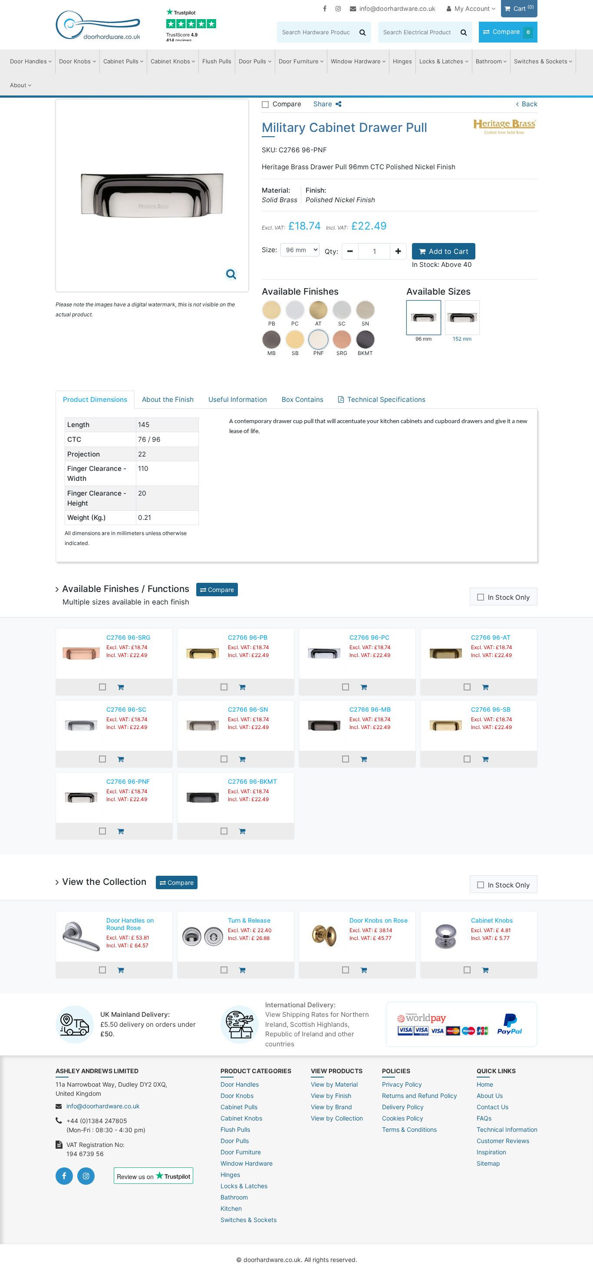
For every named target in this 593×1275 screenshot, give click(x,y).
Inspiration (491, 1152)
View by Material (334, 1084)
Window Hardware (356, 61)
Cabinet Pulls (120, 61)
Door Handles (28, 61)
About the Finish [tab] (168, 399)
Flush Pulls (216, 61)
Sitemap (488, 1163)
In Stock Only (509, 597)
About (18, 85)
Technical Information (507, 1129)
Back (529, 104)
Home (485, 1084)
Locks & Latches (441, 61)
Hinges (402, 61)
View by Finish (331, 1095)
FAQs (484, 1118)
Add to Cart (448, 251)
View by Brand (331, 1107)
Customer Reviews (503, 1140)
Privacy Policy (402, 1084)
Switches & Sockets (540, 61)
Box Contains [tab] (302, 399)
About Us (490, 1095)
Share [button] (322, 104)
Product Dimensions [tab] (95, 399)
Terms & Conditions (409, 1129)
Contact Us (492, 1107)
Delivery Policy (403, 1107)
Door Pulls (252, 61)
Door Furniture (299, 61)
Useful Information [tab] (237, 399)
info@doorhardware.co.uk (397, 8)
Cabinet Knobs (170, 61)
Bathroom (489, 61)
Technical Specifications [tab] (386, 399)
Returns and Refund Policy (419, 1095)
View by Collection (337, 1118)
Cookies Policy (402, 1118)
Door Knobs (75, 61)
